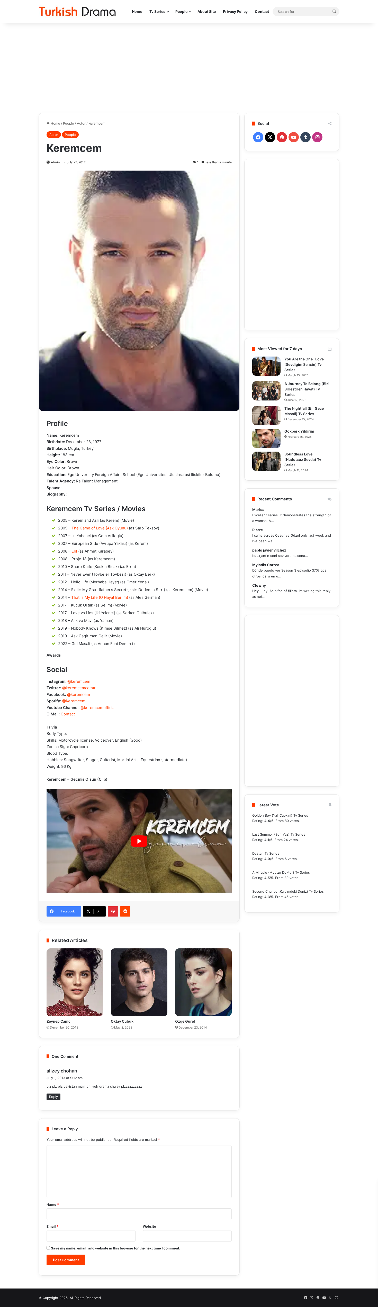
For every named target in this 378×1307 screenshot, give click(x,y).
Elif (74, 551)
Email (52, 1226)
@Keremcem (73, 700)
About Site (206, 11)
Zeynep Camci (59, 1021)
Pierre (257, 530)
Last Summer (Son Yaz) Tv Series (278, 834)
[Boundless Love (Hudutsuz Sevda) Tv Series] (266, 461)
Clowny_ (259, 585)
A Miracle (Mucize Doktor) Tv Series (281, 872)
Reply (53, 1097)
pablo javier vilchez (269, 550)
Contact (262, 11)
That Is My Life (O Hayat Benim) (99, 597)
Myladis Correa (265, 565)
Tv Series (157, 11)
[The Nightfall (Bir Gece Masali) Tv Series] (266, 415)
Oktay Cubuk (122, 1021)
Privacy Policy (235, 11)
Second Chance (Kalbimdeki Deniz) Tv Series (288, 891)
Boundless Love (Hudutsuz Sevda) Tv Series (302, 459)
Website (149, 1226)
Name (53, 1204)
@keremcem (78, 681)
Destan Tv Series (265, 853)
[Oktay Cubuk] (139, 982)
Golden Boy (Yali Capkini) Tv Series (280, 815)
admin (55, 162)
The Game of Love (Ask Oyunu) (99, 528)
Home (137, 11)
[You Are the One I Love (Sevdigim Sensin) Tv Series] (266, 366)
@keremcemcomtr (79, 687)
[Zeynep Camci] (75, 982)
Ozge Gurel (185, 1021)
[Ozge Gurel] (203, 982)
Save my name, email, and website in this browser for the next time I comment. (115, 1248)
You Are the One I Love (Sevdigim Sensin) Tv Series (304, 364)
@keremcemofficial (97, 707)
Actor (81, 123)
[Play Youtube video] (139, 841)
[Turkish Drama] (77, 11)
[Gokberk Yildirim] (266, 438)
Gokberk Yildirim (299, 431)
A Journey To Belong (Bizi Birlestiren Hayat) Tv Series (306, 389)
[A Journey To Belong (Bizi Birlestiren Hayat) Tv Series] (266, 390)
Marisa (258, 509)
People (181, 11)
